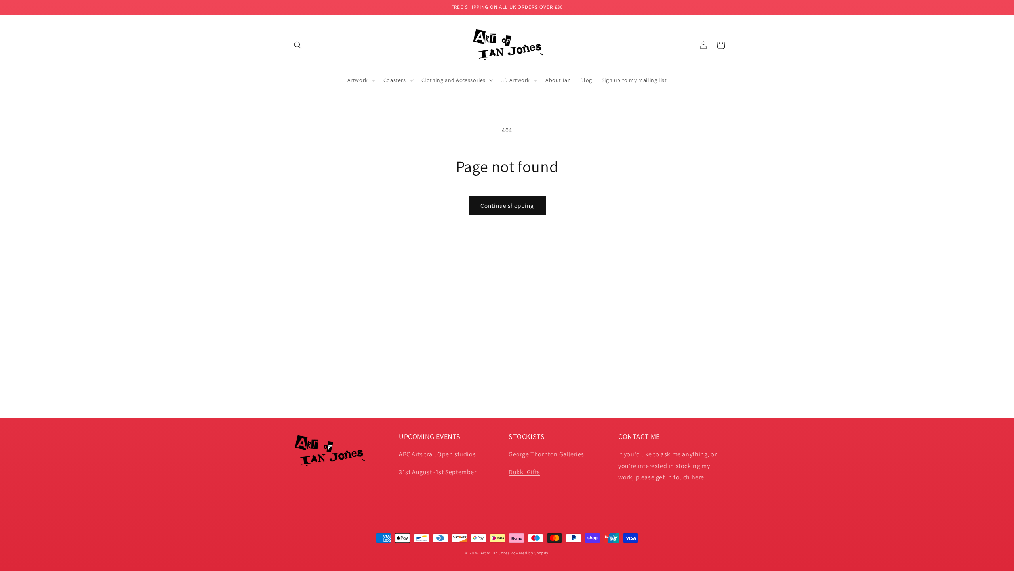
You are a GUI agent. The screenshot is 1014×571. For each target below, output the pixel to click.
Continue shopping (507, 205)
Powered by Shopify (530, 553)
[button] (298, 45)
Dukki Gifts (524, 472)
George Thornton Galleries (546, 454)
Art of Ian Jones (495, 553)
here (698, 477)
